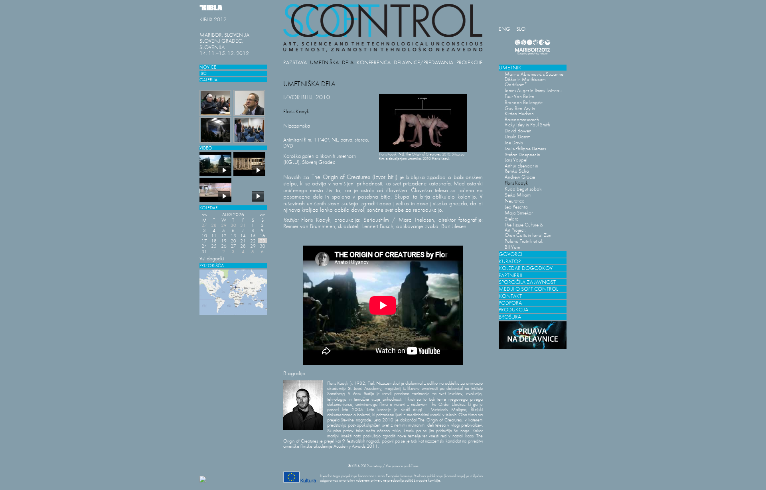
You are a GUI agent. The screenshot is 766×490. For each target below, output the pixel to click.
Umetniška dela (331, 62)
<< (204, 214)
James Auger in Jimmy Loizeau (533, 90)
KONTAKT (510, 296)
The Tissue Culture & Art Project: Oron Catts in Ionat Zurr (528, 230)
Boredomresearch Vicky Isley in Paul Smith (527, 122)
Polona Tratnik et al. (524, 241)
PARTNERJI (510, 275)
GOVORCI (510, 254)
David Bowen (518, 130)
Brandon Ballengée (524, 102)
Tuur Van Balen (519, 96)
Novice (207, 67)
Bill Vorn (512, 247)
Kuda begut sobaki (523, 188)
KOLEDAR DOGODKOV (526, 268)
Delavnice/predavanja (423, 62)
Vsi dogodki (211, 258)
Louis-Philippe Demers (525, 148)
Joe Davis (514, 142)
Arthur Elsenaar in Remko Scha (521, 168)
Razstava (295, 62)
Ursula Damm (517, 136)
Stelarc (511, 218)
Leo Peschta (516, 206)
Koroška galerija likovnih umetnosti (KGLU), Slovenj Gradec (319, 159)
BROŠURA (510, 317)
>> (262, 214)
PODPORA (510, 303)
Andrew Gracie (520, 176)
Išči (203, 73)
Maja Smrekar (519, 212)
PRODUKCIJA (513, 310)
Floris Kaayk (516, 182)
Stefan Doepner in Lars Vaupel (522, 157)
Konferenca (374, 62)
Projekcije (469, 62)
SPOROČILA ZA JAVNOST (527, 282)
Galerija (208, 80)
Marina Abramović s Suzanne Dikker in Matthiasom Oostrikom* (534, 79)
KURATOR (510, 261)
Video (205, 148)
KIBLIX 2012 (213, 19)
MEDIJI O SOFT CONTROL (528, 289)
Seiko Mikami (518, 194)
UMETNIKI (511, 68)
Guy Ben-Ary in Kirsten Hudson (520, 111)
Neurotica (515, 200)
